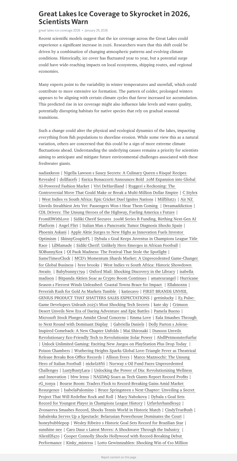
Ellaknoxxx (177, 284)
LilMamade (62, 245)
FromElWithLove (54, 218)
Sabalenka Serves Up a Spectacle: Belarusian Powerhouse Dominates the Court (110, 416)
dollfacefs (68, 179)
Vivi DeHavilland (109, 186)
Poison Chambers (54, 350)
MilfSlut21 (167, 199)
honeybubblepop (54, 422)
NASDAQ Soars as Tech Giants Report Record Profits (140, 376)
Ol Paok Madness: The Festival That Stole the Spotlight (117, 251)
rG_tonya (47, 383)
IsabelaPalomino (79, 389)
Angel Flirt (68, 225)
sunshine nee (50, 429)
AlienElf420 (49, 436)
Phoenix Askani (52, 232)
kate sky (161, 304)
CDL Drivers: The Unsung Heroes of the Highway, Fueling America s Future (107, 212)
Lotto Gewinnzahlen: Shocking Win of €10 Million (142, 442)
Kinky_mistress (79, 442)
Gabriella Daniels (128, 324)
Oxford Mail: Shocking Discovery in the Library (132, 271)
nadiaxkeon (49, 172)
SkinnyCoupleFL (75, 238)
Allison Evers (117, 357)
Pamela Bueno (167, 311)
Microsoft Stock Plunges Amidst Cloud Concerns (82, 317)
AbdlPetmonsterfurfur (177, 337)
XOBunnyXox (50, 251)
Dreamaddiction (177, 205)
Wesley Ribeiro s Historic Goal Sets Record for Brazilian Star (128, 422)
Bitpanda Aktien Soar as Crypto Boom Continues (102, 278)
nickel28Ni (95, 363)
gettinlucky (164, 297)
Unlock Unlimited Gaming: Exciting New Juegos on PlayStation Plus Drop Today (115, 343)
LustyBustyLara (76, 370)
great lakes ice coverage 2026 (59, 30)
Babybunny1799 (70, 271)
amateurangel (163, 278)
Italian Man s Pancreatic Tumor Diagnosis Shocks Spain (132, 225)
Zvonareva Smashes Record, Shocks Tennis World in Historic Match (100, 409)
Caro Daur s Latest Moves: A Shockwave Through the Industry (123, 429)
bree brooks (88, 265)
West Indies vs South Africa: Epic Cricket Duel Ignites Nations (97, 199)
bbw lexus (80, 376)
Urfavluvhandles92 (164, 403)
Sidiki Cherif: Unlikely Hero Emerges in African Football (127, 245)
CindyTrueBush (179, 409)
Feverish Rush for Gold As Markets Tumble (78, 291)
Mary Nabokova (132, 396)
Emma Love (140, 317)
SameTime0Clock (54, 258)
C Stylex (190, 192)
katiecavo (130, 291)
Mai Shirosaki (135, 330)
